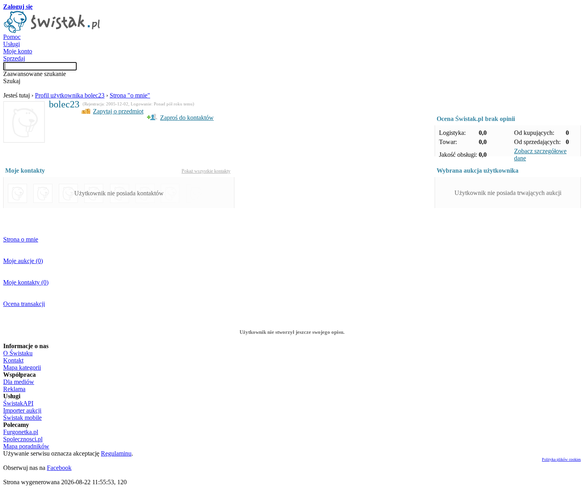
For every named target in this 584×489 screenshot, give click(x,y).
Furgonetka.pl (20, 432)
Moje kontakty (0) (25, 282)
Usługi (11, 44)
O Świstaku (18, 353)
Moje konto (17, 51)
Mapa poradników (26, 446)
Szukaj (11, 81)
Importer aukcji (22, 410)
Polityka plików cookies (561, 459)
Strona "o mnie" (130, 95)
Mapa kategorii (22, 367)
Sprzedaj (14, 58)
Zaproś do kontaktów (187, 117)
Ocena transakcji (24, 303)
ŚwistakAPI (18, 403)
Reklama (14, 389)
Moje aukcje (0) (23, 260)
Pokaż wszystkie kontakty (206, 171)
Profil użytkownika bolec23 (69, 95)
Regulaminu (116, 453)
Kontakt (13, 360)
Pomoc (12, 36)
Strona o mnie (20, 239)
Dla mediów (18, 381)
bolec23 (64, 104)
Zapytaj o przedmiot (118, 111)
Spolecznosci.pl (23, 439)
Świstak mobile (22, 417)
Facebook (59, 467)
